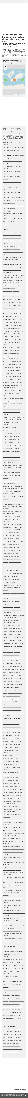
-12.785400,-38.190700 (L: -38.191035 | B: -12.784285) (12, 172)
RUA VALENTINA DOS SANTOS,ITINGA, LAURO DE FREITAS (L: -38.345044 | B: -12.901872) (13, 950)
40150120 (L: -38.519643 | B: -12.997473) (12, 232)
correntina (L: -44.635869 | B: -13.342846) (12, 409)
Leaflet (15, 94)
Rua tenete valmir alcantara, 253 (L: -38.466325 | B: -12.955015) (13, 940)
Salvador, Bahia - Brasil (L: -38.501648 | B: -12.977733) (12, 986)
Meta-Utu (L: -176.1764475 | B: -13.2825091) (12, 693)
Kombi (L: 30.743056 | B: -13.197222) (11, 576)
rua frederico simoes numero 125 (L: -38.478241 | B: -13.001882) (13, 863)
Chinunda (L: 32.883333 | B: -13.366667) (12, 376)
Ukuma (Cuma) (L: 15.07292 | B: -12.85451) (12, 1040)
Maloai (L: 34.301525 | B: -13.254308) (11, 660)
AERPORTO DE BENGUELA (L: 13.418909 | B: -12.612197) (13, 242)
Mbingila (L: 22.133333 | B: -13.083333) (11, 690)
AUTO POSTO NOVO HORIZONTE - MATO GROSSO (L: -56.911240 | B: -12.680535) (12, 266)
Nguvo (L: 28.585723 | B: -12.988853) (11, 758)
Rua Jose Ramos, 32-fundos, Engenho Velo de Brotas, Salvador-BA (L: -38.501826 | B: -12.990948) (13, 893)
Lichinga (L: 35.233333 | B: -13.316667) (11, 607)
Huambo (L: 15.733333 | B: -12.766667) (11, 516)
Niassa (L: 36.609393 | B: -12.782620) (11, 761)
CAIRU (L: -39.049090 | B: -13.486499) (11, 328)
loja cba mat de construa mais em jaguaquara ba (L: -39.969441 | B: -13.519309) (13, 616)
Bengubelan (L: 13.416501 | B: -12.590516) (12, 310)
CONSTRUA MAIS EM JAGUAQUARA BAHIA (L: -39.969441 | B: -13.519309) (13, 400)
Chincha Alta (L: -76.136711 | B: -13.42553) (12, 373)
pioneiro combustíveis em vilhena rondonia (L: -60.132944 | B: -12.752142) (13, 810)
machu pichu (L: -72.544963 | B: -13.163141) (12, 646)
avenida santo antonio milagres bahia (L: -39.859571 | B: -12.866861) (12, 287)
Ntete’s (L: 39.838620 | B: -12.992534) (11, 780)
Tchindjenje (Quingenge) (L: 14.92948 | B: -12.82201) (12, 1020)
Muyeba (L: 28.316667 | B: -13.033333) (11, 738)
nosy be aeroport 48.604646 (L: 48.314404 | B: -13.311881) (13, 768)
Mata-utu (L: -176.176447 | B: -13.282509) (12, 675)
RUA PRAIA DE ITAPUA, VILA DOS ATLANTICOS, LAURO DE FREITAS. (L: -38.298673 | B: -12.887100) (13, 920)
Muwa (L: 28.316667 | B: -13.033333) (11, 735)
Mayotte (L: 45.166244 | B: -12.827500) (11, 687)
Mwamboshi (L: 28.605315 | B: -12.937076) (12, 741)
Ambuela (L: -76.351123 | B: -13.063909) (11, 249)
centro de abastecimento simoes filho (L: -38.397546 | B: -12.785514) (11, 354)
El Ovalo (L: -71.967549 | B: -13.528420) (11, 457)
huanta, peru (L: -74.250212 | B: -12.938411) (12, 524)
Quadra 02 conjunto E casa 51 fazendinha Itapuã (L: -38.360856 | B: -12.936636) (13, 834)
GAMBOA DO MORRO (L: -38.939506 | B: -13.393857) (12, 477)
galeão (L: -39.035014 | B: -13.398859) (11, 472)
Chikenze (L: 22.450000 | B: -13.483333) (11, 367)
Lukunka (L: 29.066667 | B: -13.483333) (11, 634)
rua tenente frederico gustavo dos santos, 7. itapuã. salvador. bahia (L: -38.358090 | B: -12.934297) (12, 933)
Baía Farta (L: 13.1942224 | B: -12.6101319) (12, 296)
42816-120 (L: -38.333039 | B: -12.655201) (12, 235)
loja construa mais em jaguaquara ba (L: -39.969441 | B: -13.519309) (11, 621)
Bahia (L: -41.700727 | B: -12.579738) (11, 291)
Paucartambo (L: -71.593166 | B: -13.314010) (12, 795)
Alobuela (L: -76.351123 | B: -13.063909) (11, 246)
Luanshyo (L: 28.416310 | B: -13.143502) (12, 631)
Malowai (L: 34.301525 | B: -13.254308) (11, 663)
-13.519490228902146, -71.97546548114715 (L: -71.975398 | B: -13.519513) (13, 207)
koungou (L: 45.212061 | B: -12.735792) (11, 579)
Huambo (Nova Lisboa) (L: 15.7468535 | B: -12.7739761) (12, 520)
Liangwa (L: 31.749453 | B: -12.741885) (11, 604)
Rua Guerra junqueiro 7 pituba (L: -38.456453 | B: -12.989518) (13, 878)
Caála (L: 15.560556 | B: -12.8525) (10, 316)
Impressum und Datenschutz (20, 1089)
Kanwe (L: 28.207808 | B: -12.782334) (11, 553)
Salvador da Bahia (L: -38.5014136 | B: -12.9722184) (11, 972)
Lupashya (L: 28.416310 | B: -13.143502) (12, 640)
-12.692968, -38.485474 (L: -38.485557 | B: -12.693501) (12, 162)
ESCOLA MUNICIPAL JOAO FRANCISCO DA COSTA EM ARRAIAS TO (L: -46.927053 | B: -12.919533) (12, 467)
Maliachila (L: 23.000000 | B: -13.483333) (12, 657)
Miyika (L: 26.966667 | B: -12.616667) (11, 698)
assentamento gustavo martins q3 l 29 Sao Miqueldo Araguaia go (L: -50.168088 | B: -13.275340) (12, 259)
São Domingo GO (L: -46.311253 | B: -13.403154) (13, 1001)
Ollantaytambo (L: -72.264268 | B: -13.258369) (13, 789)
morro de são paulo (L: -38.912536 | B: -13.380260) (11, 703)
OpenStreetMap (21, 94)
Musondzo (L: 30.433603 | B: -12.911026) (12, 727)
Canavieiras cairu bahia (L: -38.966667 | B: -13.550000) (12, 343)
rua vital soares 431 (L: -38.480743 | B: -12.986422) (11, 955)
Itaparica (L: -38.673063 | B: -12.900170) (11, 532)
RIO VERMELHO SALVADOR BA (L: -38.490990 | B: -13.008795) (13, 842)
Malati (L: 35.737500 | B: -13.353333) (11, 655)
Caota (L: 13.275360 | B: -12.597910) (11, 350)
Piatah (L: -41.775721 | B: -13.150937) (11, 806)
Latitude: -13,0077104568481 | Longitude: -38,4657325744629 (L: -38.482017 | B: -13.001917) (12, 588)
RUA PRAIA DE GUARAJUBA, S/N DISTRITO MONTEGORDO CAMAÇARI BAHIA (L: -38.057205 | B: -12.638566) (14, 913)
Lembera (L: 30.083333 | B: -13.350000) (11, 601)
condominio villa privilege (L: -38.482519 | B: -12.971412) (12, 394)
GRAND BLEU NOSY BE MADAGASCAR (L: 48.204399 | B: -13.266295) (12, 492)
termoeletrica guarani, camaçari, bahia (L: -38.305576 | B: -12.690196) (12, 1025)
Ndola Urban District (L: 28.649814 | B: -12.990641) (11, 751)
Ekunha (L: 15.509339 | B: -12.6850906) (11, 451)
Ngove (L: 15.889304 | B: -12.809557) (11, 755)
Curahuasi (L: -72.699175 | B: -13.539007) (12, 436)
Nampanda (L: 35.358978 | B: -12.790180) (12, 744)
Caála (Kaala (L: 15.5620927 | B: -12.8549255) (13, 319)
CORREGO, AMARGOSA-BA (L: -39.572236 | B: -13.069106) (13, 405)
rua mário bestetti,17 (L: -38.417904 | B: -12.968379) (11, 906)
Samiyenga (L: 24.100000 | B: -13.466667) (12, 998)
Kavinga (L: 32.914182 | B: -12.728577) (11, 565)
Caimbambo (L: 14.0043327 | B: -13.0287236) (13, 325)
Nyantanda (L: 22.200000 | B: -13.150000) (12, 786)
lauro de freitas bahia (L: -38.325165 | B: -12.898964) (11, 597)
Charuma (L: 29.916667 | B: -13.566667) (11, 358)
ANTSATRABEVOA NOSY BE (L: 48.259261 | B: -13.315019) (13, 253)
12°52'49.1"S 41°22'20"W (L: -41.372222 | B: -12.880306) (12, 223)
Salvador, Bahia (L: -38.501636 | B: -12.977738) (13, 981)
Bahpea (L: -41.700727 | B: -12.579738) (11, 294)
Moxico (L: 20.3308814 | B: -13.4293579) (12, 707)
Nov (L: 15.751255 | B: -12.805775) (10, 777)
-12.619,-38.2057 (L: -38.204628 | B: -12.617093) (13, 147)
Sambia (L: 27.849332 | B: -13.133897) (11, 995)
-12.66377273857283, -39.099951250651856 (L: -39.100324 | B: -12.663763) (13, 157)
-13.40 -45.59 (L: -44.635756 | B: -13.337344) (12, 197)
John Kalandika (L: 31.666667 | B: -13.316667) (13, 541)
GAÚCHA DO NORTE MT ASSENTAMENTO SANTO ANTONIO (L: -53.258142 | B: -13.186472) (13, 487)
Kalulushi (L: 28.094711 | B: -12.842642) (11, 547)
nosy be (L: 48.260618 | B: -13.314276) (11, 764)
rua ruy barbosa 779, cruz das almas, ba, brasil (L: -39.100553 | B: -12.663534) (13, 927)
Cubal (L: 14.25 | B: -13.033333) (10, 427)
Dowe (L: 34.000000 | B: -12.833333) (11, 448)
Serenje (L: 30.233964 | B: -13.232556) (11, 1004)
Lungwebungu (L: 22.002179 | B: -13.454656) (13, 637)
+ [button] (5, 67)
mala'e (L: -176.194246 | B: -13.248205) (11, 652)
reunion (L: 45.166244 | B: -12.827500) (11, 838)
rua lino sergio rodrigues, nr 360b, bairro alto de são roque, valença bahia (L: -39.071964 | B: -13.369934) (13, 900)
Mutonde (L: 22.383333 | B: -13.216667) (11, 732)
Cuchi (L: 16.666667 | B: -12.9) (9, 430)
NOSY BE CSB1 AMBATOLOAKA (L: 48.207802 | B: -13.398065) (13, 773)
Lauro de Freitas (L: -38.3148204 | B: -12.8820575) (14, 593)
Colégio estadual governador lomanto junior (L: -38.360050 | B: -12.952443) (13, 386)
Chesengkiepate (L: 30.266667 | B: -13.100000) (13, 361)
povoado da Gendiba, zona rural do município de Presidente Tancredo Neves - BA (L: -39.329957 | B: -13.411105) (13, 822)
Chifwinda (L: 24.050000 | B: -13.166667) (12, 364)
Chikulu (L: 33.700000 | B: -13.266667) (11, 370)
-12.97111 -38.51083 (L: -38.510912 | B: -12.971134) (11, 188)
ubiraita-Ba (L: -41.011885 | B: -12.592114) (12, 1034)
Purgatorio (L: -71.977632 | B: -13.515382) (12, 827)
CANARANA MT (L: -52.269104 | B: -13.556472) (13, 339)
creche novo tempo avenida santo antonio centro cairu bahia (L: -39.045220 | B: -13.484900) (13, 418)
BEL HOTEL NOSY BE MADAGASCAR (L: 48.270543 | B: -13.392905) (12, 307)
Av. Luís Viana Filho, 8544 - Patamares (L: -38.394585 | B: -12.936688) (12, 271)
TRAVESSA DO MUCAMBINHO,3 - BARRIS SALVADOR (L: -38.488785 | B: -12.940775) (12, 1030)
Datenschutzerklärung (19, 1096)
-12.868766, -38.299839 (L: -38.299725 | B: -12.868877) (12, 178)
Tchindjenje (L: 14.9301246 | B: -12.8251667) (12, 1015)
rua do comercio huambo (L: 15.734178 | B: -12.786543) (12, 858)
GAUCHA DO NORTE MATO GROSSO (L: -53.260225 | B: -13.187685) (12, 482)
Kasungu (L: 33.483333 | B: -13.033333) (11, 559)
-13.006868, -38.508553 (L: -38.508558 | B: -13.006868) (12, 143)
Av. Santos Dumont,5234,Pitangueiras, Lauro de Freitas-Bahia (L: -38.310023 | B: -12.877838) (13, 276)
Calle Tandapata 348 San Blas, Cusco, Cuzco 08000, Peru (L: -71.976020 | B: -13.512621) (13, 332)
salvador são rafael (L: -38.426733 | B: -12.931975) (11, 977)
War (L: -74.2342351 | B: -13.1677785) (11, 1054)
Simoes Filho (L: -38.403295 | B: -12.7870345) (13, 1007)
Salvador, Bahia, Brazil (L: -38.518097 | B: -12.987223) (12, 991)
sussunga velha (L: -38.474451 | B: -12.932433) (13, 1012)
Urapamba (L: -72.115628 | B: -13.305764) (12, 1043)
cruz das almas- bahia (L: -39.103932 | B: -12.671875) (12, 423)
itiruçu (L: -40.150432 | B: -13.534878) (11, 535)
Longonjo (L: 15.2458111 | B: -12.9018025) (12, 625)
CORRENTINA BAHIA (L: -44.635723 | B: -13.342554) (11, 413)
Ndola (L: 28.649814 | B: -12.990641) (11, 747)
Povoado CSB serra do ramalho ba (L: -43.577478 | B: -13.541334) (13, 816)
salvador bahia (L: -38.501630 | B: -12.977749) (13, 965)
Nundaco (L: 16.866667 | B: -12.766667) (11, 783)
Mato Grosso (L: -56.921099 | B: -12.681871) (12, 684)
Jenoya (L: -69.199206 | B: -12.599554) (11, 538)
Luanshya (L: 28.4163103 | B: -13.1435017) (12, 628)
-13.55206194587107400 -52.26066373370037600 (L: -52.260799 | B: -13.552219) (12, 213)
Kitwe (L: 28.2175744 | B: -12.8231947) (11, 570)
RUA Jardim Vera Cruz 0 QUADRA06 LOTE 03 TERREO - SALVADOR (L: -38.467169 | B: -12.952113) (13, 885)
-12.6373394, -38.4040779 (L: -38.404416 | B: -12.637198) (13, 151)
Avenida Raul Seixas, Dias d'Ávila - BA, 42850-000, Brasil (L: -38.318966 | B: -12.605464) (13, 281)
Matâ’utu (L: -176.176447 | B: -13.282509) (12, 678)
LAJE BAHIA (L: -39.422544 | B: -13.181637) (12, 582)
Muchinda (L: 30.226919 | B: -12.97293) (11, 718)
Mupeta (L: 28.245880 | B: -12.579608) (11, 724)
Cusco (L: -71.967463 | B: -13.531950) (11, 439)
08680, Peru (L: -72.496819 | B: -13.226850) (12, 218)
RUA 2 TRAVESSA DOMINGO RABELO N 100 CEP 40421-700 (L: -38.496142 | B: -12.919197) (13, 848)
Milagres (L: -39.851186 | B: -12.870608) (11, 696)
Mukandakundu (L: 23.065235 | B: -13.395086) (13, 721)
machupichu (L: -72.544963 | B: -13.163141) (12, 649)
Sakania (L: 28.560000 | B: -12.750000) (11, 962)
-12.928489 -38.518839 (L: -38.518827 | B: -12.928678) (12, 183)
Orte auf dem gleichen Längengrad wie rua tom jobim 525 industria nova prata (13, 44)
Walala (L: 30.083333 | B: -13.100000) (11, 1052)
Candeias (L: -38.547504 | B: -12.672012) (12, 347)
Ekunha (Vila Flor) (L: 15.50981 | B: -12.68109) (13, 454)
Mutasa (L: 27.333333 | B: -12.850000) (11, 729)
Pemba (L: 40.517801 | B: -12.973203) (11, 798)
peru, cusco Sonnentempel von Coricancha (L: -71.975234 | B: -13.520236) (13, 802)
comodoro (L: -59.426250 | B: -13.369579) (12, 390)
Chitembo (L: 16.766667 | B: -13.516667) (12, 379)
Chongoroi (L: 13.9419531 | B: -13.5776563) (12, 382)
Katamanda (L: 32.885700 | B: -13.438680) (12, 562)
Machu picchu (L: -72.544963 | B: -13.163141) (13, 643)
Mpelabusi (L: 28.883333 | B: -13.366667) (12, 710)
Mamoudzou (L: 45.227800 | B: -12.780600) (12, 666)
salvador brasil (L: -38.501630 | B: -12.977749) (13, 968)
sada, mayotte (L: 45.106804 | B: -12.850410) (12, 959)
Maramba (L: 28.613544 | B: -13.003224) (11, 672)
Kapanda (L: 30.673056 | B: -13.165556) (11, 556)
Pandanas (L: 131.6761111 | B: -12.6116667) (12, 792)
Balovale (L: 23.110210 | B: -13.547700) (11, 299)
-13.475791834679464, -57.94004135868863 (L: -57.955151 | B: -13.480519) (13, 202)
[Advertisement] (14, 18)
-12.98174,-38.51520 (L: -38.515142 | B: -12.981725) (11, 193)
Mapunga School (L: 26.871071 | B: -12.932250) (13, 669)
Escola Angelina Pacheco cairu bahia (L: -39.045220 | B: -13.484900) (11, 461)
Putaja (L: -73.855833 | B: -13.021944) (11, 830)
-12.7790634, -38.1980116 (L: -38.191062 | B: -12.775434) (13, 167)
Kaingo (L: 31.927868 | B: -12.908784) (11, 544)
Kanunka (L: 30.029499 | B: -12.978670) (11, 550)
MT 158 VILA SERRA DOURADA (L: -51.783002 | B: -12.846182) (13, 714)
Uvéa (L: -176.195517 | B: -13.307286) (11, 1046)
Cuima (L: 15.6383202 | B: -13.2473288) (11, 433)
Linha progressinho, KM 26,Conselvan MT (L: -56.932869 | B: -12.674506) (12, 611)
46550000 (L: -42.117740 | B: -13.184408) (12, 238)
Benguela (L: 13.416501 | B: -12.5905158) (12, 313)
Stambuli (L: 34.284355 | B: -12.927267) (11, 1009)
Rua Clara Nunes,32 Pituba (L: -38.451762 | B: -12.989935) (13, 853)
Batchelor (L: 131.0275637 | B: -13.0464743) (12, 302)
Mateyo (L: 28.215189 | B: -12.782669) (11, 681)
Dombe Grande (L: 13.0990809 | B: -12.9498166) (13, 445)
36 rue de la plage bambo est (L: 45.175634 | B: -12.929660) (13, 228)
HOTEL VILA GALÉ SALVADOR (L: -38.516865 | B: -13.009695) (13, 498)
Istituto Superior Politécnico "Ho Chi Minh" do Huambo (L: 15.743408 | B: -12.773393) (12, 528)
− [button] (5, 69)
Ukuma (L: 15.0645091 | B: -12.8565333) (12, 1037)
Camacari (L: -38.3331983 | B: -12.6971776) (12, 336)
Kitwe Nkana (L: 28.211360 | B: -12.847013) (12, 573)
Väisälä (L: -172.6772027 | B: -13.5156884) (12, 1049)
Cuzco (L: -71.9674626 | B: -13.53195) (11, 442)
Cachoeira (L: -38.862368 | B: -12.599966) (12, 322)
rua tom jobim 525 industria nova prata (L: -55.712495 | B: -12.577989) (12, 945)
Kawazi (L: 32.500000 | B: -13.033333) (11, 567)
